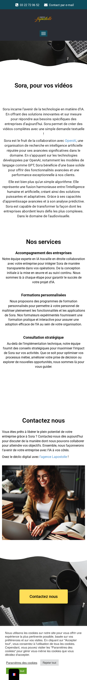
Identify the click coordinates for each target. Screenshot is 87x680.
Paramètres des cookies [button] (21, 662)
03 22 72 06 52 (29, 5)
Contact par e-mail (61, 5)
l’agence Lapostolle (53, 457)
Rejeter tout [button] (49, 662)
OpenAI (70, 141)
